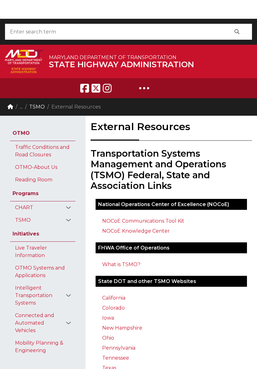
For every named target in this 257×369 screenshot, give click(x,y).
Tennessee (115, 358)
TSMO (37, 107)
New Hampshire (122, 328)
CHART (24, 207)
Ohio (108, 338)
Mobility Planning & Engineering (39, 346)
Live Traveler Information (31, 251)
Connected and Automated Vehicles (34, 322)
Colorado (113, 308)
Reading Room (33, 180)
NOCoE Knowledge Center (136, 231)
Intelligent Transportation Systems (33, 295)
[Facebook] (84, 88)
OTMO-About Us (36, 167)
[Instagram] (107, 88)
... (21, 107)
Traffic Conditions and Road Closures (42, 151)
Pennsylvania (118, 348)
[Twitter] (96, 88)
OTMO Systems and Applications (40, 271)
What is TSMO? (121, 264)
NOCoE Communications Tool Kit (143, 221)
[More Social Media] (144, 88)
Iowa (108, 318)
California (113, 298)
